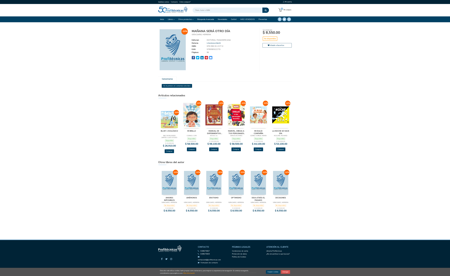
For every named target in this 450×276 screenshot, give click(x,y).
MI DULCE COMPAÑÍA (258, 132)
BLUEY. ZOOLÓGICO (169, 131)
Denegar (286, 272)
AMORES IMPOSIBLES (169, 199)
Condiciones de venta (240, 251)
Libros (170, 19)
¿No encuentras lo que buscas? (278, 254)
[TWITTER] (284, 19)
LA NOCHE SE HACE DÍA (280, 132)
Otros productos (185, 19)
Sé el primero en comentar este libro (177, 86)
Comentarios (167, 79)
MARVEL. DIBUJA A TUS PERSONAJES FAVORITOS (236, 132)
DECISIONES (280, 198)
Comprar (169, 151)
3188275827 (205, 251)
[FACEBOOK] (280, 19)
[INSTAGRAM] (289, 19)
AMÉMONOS (191, 198)
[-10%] (169, 119)
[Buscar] (265, 10)
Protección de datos (239, 254)
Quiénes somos (163, 2)
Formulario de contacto (209, 263)
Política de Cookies (239, 257)
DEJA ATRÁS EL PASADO (258, 199)
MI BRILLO (191, 131)
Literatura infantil (214, 43)
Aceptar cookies (272, 272)
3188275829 (205, 254)
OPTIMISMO (236, 198)
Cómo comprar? (185, 2)
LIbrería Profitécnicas (274, 251)
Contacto (174, 2)
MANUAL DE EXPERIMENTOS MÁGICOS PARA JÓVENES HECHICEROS (214, 132)
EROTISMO (214, 198)
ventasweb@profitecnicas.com (209, 260)
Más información (189, 273)
